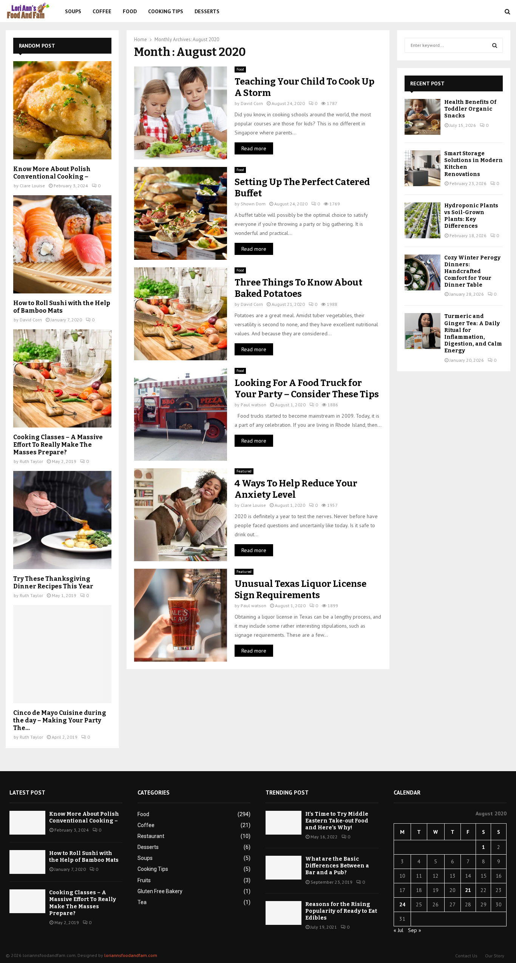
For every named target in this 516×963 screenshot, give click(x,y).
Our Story (494, 955)
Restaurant (150, 836)
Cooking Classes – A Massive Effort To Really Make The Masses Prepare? (58, 445)
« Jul (398, 930)
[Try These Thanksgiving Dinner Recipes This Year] (62, 520)
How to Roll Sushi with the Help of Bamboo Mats (61, 306)
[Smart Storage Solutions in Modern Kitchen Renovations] (422, 168)
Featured (244, 471)
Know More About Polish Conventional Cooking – (52, 172)
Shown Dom (253, 204)
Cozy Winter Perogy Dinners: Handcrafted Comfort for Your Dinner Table (472, 272)
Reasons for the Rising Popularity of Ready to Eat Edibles (341, 911)
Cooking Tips (165, 11)
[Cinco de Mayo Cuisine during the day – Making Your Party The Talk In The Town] (62, 654)
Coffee (102, 11)
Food (130, 11)
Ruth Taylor (31, 461)
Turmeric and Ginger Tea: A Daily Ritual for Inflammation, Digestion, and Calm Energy (473, 333)
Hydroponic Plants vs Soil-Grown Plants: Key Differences (471, 216)
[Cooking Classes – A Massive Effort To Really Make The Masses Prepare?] (62, 378)
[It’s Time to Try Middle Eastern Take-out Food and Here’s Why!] (283, 823)
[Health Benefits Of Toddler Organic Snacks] (422, 117)
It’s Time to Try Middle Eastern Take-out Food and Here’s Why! (336, 821)
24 (402, 904)
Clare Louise (253, 505)
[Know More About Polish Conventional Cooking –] (62, 110)
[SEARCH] (495, 45)
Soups (73, 11)
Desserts (207, 11)
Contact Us (466, 955)
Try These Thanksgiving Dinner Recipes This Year (53, 582)
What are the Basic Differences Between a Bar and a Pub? (337, 866)
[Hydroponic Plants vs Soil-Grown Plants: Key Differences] (422, 220)
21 (468, 890)
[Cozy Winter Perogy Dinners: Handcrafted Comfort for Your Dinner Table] (422, 272)
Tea (142, 902)
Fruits (144, 880)
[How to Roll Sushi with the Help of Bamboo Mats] (62, 244)
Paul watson (253, 404)
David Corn (252, 103)
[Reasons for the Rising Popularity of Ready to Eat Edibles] (283, 913)
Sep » (414, 930)
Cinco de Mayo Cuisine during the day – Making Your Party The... (59, 720)
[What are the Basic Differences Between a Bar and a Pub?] (283, 868)
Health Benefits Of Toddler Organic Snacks (470, 109)
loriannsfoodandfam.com (130, 955)
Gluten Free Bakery (159, 891)
